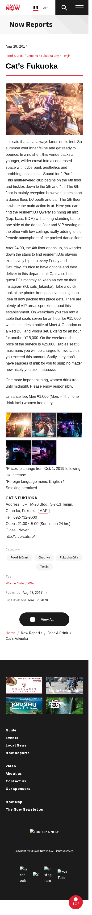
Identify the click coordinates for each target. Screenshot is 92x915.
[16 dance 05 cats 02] (18, 434)
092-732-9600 (25, 517)
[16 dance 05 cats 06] (44, 462)
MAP (43, 511)
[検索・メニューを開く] (71, 7)
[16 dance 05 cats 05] (18, 462)
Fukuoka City (50, 55)
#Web (32, 583)
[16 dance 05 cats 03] (44, 434)
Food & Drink (15, 55)
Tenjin (66, 55)
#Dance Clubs (15, 583)
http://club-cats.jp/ (20, 536)
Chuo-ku (32, 55)
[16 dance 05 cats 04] (69, 434)
